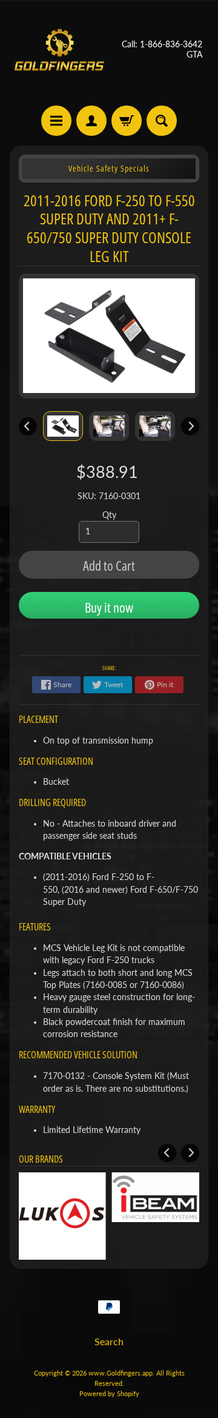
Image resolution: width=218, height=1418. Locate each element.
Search (109, 1341)
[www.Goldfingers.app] (59, 49)
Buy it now (109, 607)
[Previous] (28, 426)
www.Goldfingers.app (120, 1373)
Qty (109, 515)
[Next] (190, 426)
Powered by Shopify (109, 1393)
